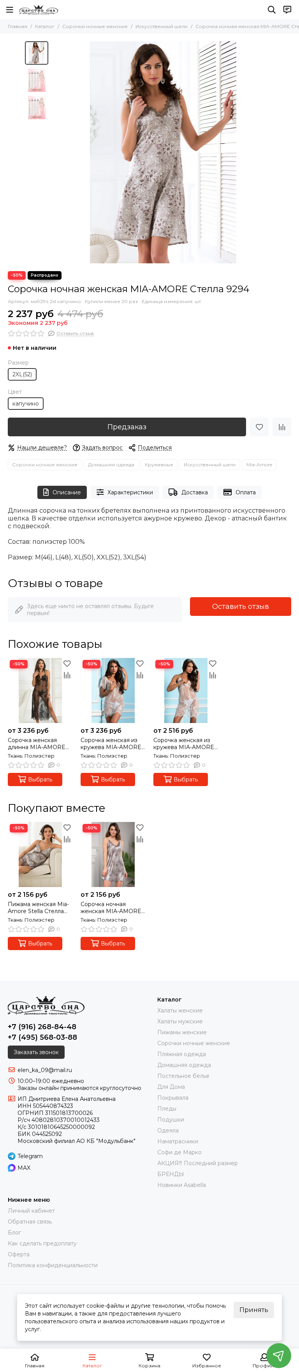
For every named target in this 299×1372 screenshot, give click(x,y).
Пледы (166, 1108)
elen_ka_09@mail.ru (45, 1070)
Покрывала (172, 1097)
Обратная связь (30, 1221)
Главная (17, 26)
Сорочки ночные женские (95, 26)
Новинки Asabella (181, 1185)
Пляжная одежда (181, 1054)
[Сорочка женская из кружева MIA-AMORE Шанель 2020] (185, 690)
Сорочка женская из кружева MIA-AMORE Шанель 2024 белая (111, 744)
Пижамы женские (182, 1032)
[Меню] (9, 9)
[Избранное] (259, 427)
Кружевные (159, 464)
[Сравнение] (282, 427)
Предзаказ (126, 427)
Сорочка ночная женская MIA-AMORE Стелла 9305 (111, 908)
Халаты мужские (180, 1021)
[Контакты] (287, 9)
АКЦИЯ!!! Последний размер (197, 1163)
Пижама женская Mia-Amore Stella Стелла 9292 (38, 908)
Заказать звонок (36, 1052)
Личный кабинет (31, 1210)
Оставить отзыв (240, 606)
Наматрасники (177, 1141)
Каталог (45, 26)
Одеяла (168, 1130)
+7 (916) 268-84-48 (42, 1027)
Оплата (246, 492)
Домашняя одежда (111, 464)
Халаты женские (180, 1010)
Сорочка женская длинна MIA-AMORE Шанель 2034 (36, 744)
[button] (56, 152)
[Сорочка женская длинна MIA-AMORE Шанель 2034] (40, 690)
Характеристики (130, 492)
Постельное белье (183, 1075)
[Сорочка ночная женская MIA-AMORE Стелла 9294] (163, 152)
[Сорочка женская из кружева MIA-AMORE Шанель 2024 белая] (113, 690)
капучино (25, 403)
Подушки (170, 1119)
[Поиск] (272, 9)
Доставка (194, 492)
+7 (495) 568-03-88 (42, 1037)
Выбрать (40, 779)
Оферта (19, 1254)
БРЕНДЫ (170, 1174)
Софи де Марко (179, 1152)
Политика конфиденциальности (53, 1265)
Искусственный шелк (161, 26)
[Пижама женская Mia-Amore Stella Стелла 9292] (40, 854)
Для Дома (171, 1086)
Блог (14, 1232)
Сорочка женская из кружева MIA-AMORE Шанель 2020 (183, 744)
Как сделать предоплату (42, 1243)
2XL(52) (22, 374)
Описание (67, 492)
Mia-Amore (259, 464)
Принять (253, 1310)
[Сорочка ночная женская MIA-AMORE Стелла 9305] (113, 854)
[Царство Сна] (38, 9)
